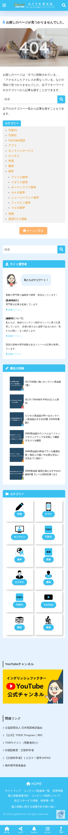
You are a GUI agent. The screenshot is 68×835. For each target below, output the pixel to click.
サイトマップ (13, 790)
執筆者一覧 (47, 800)
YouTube (48, 604)
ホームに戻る (35, 230)
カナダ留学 (18, 192)
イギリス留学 (19, 182)
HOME (36, 784)
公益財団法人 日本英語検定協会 (23, 727)
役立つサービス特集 (26, 800)
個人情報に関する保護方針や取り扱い (33, 806)
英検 (11, 213)
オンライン (19, 536)
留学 (11, 171)
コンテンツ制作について (46, 795)
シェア (20, 832)
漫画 (48, 582)
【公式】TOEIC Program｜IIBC (24, 735)
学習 (11, 160)
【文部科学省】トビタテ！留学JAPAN (27, 758)
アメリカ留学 (19, 177)
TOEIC (12, 135)
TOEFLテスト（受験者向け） (22, 742)
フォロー (34, 832)
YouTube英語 (16, 140)
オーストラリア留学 (23, 187)
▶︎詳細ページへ (14, 309)
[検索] (61, 99)
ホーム (6, 832)
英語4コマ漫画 (17, 218)
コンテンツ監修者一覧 (37, 790)
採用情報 (57, 790)
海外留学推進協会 (15, 765)
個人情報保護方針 (18, 795)
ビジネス (14, 155)
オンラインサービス (20, 150)
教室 (48, 627)
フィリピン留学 (21, 202)
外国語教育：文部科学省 (19, 750)
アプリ (12, 145)
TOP (61, 832)
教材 (11, 165)
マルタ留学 (18, 207)
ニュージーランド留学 (25, 197)
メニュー (47, 832)
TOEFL (12, 130)
